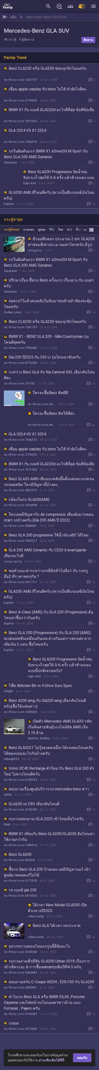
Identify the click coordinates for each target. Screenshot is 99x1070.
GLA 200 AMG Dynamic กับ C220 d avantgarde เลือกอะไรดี (45, 553)
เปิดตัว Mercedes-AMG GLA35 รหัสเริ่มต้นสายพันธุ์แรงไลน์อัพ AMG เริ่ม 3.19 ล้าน (60, 727)
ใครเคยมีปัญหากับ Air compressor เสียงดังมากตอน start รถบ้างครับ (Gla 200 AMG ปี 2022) (48, 517)
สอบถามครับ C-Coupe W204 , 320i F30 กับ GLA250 (51, 982)
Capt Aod (29, 183)
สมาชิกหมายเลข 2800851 (20, 987)
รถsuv (14, 1023)
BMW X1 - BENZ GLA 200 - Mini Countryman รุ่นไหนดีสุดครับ (46, 339)
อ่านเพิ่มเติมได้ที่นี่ (51, 1060)
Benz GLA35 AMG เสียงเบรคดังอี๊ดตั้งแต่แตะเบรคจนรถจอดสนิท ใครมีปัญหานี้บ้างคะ (49, 482)
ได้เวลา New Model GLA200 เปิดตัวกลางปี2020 (57, 908)
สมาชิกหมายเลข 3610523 (20, 895)
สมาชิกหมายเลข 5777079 (20, 880)
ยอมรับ (82, 1058)
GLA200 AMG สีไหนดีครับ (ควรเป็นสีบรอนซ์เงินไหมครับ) (49, 195)
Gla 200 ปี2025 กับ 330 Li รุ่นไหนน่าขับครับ (44, 357)
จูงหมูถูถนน (35, 250)
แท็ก (13, 17)
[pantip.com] (7, 6)
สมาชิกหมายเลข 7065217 (20, 540)
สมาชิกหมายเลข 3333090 (20, 505)
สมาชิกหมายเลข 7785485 (20, 348)
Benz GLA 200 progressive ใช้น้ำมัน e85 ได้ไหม (49, 535)
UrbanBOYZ (11, 759)
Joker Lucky (36, 916)
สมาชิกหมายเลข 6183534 (20, 779)
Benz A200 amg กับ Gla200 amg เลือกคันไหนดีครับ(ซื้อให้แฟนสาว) (45, 703)
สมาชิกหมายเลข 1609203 (20, 712)
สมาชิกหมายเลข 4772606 (20, 1029)
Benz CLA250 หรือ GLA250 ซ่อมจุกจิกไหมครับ (47, 68)
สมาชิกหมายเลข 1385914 (20, 845)
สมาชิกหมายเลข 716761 (19, 383)
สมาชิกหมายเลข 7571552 (20, 121)
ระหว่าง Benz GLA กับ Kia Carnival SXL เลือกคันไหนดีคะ (49, 375)
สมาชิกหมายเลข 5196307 (20, 1014)
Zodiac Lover (12, 312)
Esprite (9, 204)
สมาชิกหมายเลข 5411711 (20, 582)
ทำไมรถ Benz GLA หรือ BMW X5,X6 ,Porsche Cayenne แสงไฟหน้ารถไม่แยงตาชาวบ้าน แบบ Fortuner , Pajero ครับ (44, 1002)
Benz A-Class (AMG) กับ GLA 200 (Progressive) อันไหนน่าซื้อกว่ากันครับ (48, 615)
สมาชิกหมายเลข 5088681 (20, 526)
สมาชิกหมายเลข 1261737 (20, 80)
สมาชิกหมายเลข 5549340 (20, 952)
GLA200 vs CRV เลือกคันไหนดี (34, 804)
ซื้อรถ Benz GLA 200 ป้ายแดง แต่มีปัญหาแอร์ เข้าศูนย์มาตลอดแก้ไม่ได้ (47, 872)
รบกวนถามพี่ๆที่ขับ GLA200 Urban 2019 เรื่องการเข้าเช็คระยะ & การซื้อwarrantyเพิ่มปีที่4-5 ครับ (47, 964)
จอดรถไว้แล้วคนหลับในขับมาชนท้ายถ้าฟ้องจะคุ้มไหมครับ (48, 304)
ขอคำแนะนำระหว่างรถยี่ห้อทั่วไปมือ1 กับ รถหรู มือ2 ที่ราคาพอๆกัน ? (46, 573)
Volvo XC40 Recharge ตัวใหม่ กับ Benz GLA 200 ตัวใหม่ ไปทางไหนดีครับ (49, 771)
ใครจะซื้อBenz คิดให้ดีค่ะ (54, 413)
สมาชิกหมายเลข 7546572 (20, 142)
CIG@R (8, 691)
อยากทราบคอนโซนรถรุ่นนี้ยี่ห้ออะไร (39, 946)
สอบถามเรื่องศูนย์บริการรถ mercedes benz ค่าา (49, 789)
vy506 (8, 794)
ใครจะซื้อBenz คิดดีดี (50, 392)
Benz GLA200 (20, 854)
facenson (10, 162)
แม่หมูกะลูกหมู (13, 561)
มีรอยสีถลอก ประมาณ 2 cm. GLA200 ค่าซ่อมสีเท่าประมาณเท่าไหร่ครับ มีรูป (61, 242)
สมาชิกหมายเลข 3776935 (20, 100)
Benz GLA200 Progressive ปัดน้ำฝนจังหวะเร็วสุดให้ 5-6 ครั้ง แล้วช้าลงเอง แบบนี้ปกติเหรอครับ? (58, 178)
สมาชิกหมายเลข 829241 (19, 860)
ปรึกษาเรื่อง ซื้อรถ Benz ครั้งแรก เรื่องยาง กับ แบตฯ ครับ (49, 283)
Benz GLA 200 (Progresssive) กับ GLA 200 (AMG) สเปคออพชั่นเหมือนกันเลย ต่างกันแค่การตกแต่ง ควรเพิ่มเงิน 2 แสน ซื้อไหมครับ (47, 638)
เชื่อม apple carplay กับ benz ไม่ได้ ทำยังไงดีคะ (48, 89)
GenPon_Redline (39, 738)
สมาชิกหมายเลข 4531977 (20, 490)
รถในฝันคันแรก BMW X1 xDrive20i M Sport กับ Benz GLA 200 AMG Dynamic (46, 154)
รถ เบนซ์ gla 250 (23, 890)
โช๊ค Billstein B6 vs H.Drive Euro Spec (40, 685)
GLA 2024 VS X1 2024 (27, 130)
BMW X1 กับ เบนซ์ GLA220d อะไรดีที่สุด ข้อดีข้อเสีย (51, 109)
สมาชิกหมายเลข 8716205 (20, 363)
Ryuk (7, 824)
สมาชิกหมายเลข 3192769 (20, 809)
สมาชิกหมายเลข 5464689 (20, 972)
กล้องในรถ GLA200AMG (29, 499)
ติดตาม (88, 40)
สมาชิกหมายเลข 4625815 (42, 404)
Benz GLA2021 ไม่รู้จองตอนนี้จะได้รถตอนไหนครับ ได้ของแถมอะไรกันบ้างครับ (48, 750)
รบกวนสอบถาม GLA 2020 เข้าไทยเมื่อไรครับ (46, 819)
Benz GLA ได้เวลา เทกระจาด (56, 925)
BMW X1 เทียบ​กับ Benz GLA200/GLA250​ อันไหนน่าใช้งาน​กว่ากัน (49, 836)
